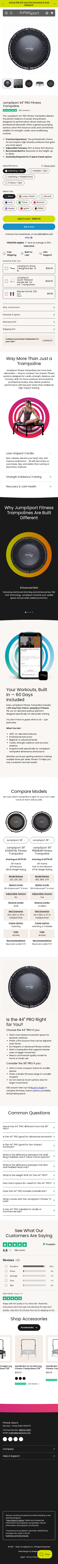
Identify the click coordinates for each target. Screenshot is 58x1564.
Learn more (29, 246)
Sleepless (36, 1551)
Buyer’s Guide (37, 1087)
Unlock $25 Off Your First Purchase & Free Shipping (29, 3)
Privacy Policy (32, 1557)
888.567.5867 (25, 1430)
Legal (22, 1557)
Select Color (8, 191)
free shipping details (15, 1520)
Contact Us (47, 340)
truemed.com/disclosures (17, 1536)
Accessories (27, 1327)
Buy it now (29, 226)
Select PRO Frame (10, 166)
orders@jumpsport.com (20, 1432)
